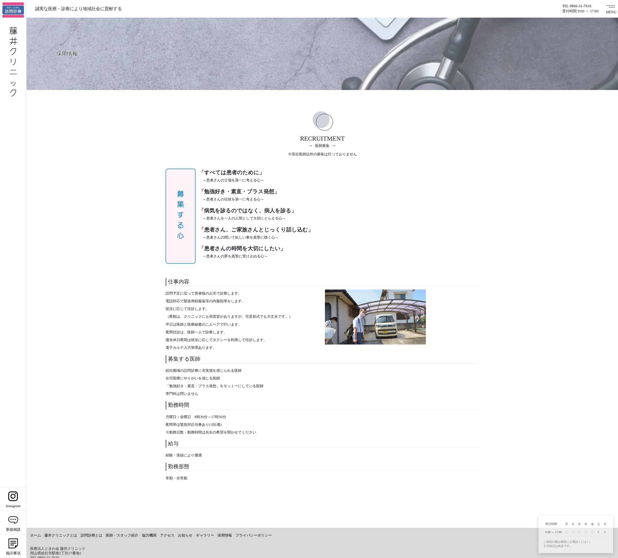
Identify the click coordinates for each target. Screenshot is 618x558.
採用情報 (225, 535)
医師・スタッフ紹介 (122, 535)
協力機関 (149, 535)
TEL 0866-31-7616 (576, 6)
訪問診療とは (91, 535)
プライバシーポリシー (254, 535)
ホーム (35, 535)
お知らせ (185, 535)
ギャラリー (205, 535)
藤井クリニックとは (60, 535)
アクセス (167, 535)
